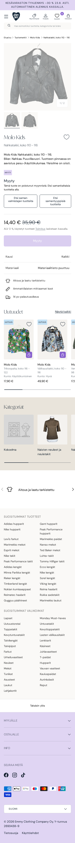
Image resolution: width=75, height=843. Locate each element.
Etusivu (7, 37)
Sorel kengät (47, 578)
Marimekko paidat (51, 539)
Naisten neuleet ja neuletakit (49, 452)
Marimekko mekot (14, 544)
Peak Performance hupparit (51, 531)
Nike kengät (47, 572)
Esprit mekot (11, 550)
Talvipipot (10, 646)
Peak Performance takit (18, 561)
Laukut (8, 685)
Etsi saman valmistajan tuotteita (20, 199)
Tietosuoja (11, 833)
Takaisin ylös (37, 705)
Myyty (37, 241)
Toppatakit (10, 629)
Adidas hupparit (14, 524)
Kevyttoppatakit (50, 629)
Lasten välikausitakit (52, 635)
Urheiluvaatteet (13, 657)
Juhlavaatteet (48, 651)
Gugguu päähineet (15, 600)
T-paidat (45, 657)
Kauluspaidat (48, 674)
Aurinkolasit (47, 679)
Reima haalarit (48, 589)
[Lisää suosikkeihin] (66, 137)
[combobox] (37, 26)
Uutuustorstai (12, 623)
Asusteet (9, 679)
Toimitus (40, 228)
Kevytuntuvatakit (14, 635)
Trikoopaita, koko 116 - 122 (17, 370)
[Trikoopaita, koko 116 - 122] (19, 339)
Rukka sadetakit (49, 595)
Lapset (8, 618)
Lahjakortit (10, 690)
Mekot (7, 668)
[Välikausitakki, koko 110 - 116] (52, 339)
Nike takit (9, 556)
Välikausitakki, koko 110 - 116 (52, 370)
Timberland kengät (15, 583)
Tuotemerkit (21, 37)
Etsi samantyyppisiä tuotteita (55, 201)
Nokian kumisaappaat (17, 589)
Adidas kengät (13, 567)
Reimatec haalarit (14, 595)
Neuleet (8, 663)
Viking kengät (48, 583)
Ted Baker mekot (50, 550)
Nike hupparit (12, 529)
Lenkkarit (45, 640)
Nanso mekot (48, 544)
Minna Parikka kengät (17, 572)
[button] (68, 16)
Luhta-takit (47, 556)
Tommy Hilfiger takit (52, 561)
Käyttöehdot (30, 833)
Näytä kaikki (63, 312)
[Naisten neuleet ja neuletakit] (52, 430)
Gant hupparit (48, 524)
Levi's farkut (11, 539)
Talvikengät (11, 640)
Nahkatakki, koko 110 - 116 (56, 37)
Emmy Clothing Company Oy (34, 822)
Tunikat (8, 674)
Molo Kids (35, 37)
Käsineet (45, 646)
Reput (43, 685)
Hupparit (45, 663)
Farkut (8, 651)
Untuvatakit (47, 623)
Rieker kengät (12, 578)
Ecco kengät (47, 567)
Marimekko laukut (50, 600)
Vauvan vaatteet (50, 668)
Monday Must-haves (53, 618)
